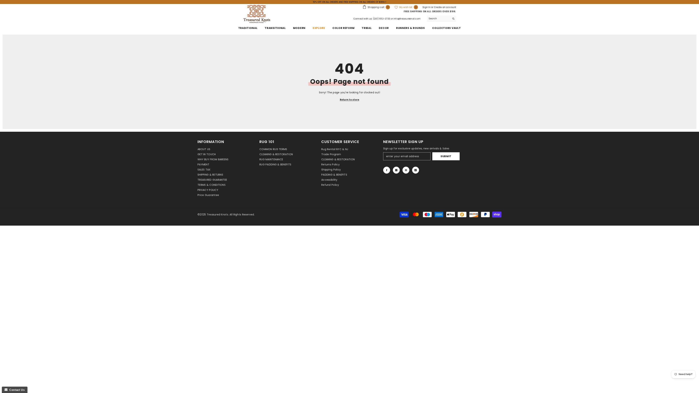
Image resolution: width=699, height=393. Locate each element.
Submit (446, 156)
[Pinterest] (405, 170)
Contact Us (16, 389)
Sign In (426, 7)
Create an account (445, 7)
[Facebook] (386, 170)
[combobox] (438, 18)
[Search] (441, 18)
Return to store (349, 99)
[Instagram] (396, 170)
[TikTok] (415, 170)
